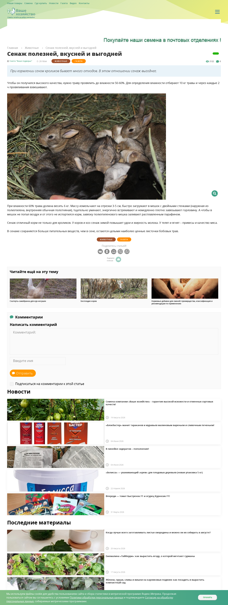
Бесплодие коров (89, 300)
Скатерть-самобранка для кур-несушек (28, 300)
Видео (64, 3)
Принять (207, 597)
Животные (61, 60)
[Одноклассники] (107, 251)
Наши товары (13, 3)
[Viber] (121, 251)
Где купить (36, 3)
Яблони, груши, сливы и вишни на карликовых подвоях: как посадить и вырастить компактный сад (152, 579)
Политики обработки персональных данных (96, 597)
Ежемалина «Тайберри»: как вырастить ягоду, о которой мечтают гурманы (140, 555)
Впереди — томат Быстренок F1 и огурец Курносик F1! (131, 495)
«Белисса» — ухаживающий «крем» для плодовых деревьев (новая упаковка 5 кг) (144, 472)
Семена (25, 3)
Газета (56, 3)
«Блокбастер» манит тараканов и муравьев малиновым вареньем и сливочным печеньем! (148, 424)
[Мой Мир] (114, 251)
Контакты (73, 3)
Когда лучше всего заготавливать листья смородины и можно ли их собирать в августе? (147, 532)
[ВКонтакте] (101, 251)
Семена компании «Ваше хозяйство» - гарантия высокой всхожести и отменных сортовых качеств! (152, 401)
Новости (47, 3)
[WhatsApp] (127, 251)
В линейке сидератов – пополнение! (123, 448)
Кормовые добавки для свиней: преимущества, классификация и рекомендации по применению (182, 301)
